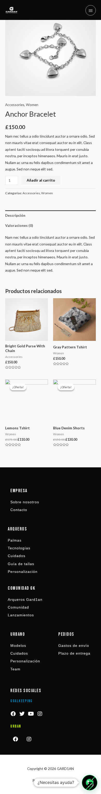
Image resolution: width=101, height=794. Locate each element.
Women (32, 104)
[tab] (50, 215)
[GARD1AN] (11, 10)
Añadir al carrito (41, 180)
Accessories (14, 104)
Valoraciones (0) (19, 225)
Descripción (15, 215)
